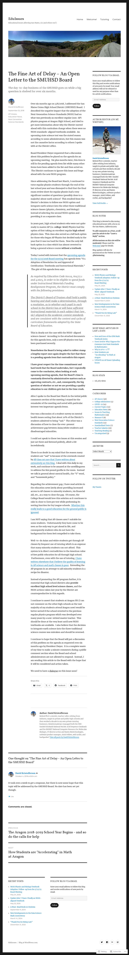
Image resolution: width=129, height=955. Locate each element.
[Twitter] (102, 942)
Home (80, 19)
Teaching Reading (102, 431)
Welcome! (92, 19)
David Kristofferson (16, 107)
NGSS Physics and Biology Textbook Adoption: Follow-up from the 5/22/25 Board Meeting (25, 889)
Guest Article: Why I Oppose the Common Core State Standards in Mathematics (107, 344)
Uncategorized (100, 433)
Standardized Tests (102, 425)
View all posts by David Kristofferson (64, 737)
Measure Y (99, 417)
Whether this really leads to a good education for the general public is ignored (58, 509)
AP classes (12, 114)
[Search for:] (104, 465)
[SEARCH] (118, 465)
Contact (116, 19)
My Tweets (97, 487)
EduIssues (16, 18)
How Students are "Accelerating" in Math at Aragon (105, 355)
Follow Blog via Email (63, 881)
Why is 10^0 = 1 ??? (102, 350)
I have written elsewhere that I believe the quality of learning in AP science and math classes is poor (58, 561)
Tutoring (104, 19)
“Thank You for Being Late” (21, 922)
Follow (54, 905)
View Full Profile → (100, 203)
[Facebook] (107, 942)
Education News (15, 117)
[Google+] (112, 942)
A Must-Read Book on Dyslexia (22, 907)
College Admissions (102, 402)
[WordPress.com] (117, 942)
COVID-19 (99, 404)
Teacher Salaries (101, 428)
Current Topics (101, 407)
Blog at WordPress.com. (28, 943)
